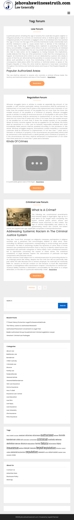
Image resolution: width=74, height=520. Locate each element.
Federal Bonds (12, 374)
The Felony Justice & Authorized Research (22, 326)
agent (12, 435)
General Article (12, 377)
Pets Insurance (12, 417)
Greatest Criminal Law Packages (18, 335)
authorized (46, 435)
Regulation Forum (37, 97)
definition (11, 443)
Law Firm (10, 400)
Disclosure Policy (12, 476)
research (41, 452)
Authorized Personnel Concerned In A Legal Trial (24, 329)
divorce (24, 443)
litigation (58, 448)
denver (17, 444)
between (56, 435)
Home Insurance (12, 387)
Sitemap (10, 480)
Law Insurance (12, 407)
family (37, 443)
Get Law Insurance (13, 384)
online (8, 452)
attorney (28, 435)
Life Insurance (11, 413)
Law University (11, 410)
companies (33, 439)
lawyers (33, 448)
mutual (63, 448)
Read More (51, 77)
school (50, 452)
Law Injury (10, 404)
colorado (26, 439)
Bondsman (10, 358)
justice (21, 448)
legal (39, 447)
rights (46, 452)
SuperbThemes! (53, 517)
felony (44, 443)
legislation (49, 447)
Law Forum (37, 29)
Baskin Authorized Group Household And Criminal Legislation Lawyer (31, 332)
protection (21, 452)
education (31, 444)
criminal (42, 439)
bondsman (11, 439)
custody (51, 439)
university (9, 455)
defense (58, 439)
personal (14, 452)
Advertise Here (12, 473)
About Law (10, 351)
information (52, 444)
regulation (32, 451)
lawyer (27, 448)
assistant (22, 435)
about (8, 435)
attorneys (36, 435)
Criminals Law (11, 364)
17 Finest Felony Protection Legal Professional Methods (26, 322)
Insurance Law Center (14, 394)
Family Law (10, 371)
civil (21, 440)
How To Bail (11, 390)
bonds (62, 435)
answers (16, 435)
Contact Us (11, 470)
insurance (12, 447)
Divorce (9, 367)
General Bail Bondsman (15, 380)
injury (59, 443)
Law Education (12, 397)
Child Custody (12, 361)
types (64, 452)
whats (14, 455)
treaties (60, 452)
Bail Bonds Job (12, 354)
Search (9, 301)
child (18, 439)
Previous (32, 288)
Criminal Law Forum (37, 202)
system (55, 452)
